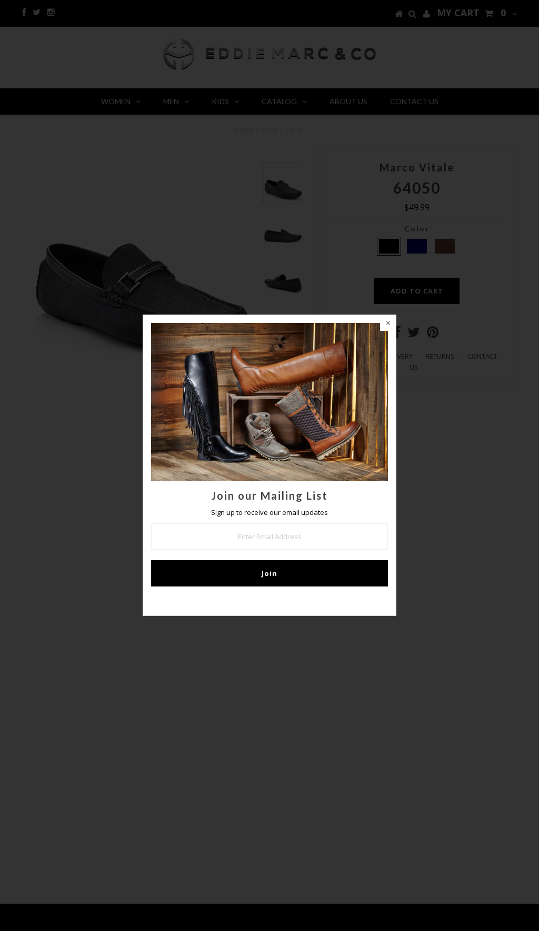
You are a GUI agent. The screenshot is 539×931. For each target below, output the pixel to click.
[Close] (388, 323)
